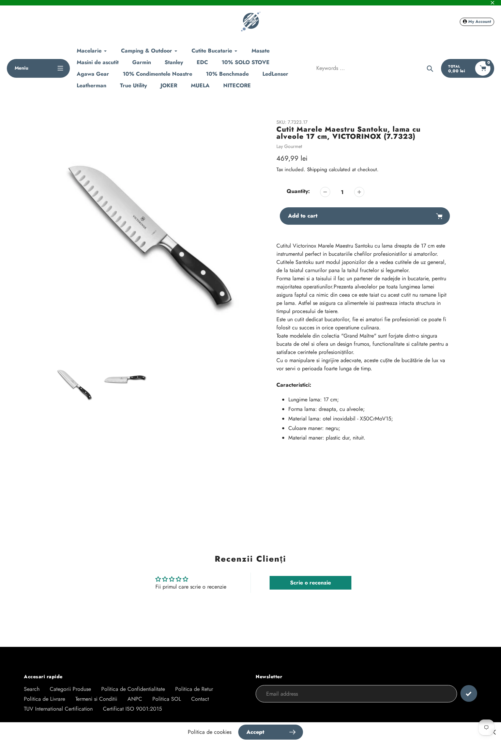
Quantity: (298, 191)
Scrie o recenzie (310, 583)
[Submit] (468, 693)
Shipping (317, 169)
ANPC (134, 699)
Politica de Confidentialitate (133, 689)
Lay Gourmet (289, 146)
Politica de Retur (194, 689)
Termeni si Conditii (96, 699)
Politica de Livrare (44, 699)
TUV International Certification (58, 709)
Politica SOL (166, 699)
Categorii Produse (70, 689)
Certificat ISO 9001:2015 (132, 709)
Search (32, 689)
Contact (200, 699)
